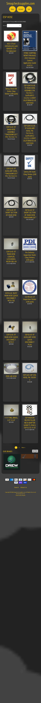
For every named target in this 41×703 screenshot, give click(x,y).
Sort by (5, 25)
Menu (12, 9)
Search (16, 487)
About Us (23, 487)
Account (21, 9)
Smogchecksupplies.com (20, 3)
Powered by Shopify (20, 495)
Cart (29, 9)
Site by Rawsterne (20, 493)
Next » (23, 447)
